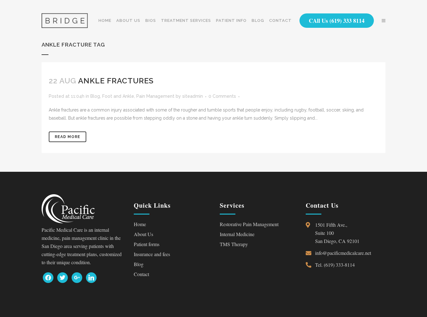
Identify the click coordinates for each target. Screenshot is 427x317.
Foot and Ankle (118, 96)
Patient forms (146, 244)
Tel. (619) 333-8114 (335, 264)
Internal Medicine (237, 234)
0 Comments (222, 96)
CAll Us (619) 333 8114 (336, 21)
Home (140, 224)
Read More (67, 137)
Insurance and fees (152, 254)
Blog (95, 96)
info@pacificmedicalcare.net (343, 253)
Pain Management (155, 96)
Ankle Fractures (115, 80)
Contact (141, 274)
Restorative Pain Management (249, 224)
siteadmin (192, 96)
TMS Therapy (234, 244)
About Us (143, 234)
